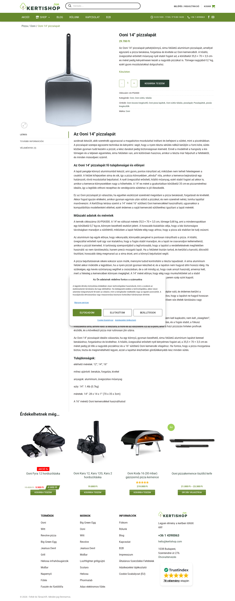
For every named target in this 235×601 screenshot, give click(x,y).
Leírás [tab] (23, 134)
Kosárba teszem (155, 83)
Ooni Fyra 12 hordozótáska (43, 473)
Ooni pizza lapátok (157, 103)
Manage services (81, 302)
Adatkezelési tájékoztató (125, 320)
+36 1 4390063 (168, 535)
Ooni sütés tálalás (174, 103)
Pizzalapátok (199, 103)
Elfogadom (87, 312)
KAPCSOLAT (93, 17)
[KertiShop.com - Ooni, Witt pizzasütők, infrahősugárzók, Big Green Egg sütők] (40, 6)
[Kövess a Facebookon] (209, 17)
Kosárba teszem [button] (43, 492)
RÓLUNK (74, 17)
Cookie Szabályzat (105, 320)
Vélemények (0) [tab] (28, 148)
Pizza (25, 26)
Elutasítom (117, 312)
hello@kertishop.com (170, 541)
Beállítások (148, 312)
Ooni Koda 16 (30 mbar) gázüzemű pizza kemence (142, 475)
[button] (209, 6)
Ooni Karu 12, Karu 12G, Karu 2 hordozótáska (93, 475)
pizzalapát (188, 103)
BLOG (60, 17)
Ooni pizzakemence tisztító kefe (192, 473)
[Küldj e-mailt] (213, 17)
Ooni (32, 26)
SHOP (43, 17)
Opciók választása (192, 492)
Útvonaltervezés (167, 557)
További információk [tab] (32, 141)
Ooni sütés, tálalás (143, 98)
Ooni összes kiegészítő (137, 103)
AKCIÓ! (25, 17)
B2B (108, 17)
